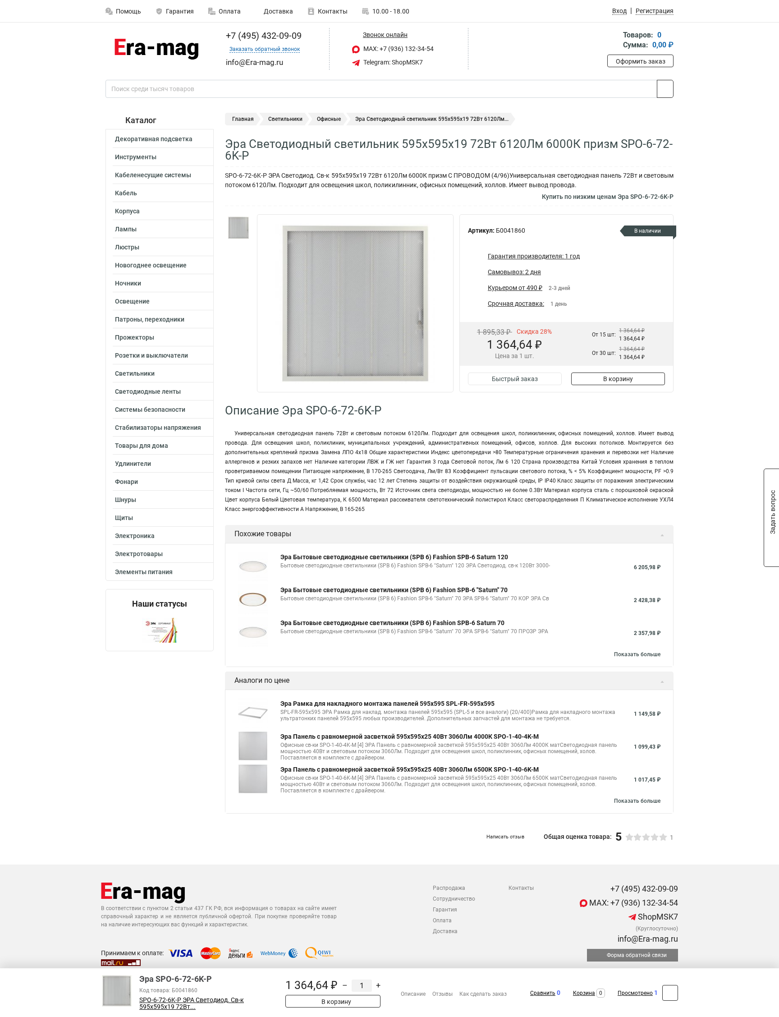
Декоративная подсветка (153, 139)
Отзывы (442, 994)
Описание (413, 994)
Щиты (124, 517)
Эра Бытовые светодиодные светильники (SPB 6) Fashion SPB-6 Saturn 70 (392, 622)
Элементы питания (144, 571)
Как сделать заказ (483, 994)
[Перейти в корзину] (613, 41)
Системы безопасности (150, 409)
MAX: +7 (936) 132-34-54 (398, 48)
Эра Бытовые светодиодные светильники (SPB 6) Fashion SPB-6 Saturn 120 (394, 557)
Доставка (277, 11)
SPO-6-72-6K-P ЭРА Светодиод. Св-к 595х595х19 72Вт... (191, 1003)
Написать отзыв (505, 837)
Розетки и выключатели (151, 355)
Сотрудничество (454, 899)
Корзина (584, 993)
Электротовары (139, 553)
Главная (243, 119)
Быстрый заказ (515, 378)
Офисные (329, 119)
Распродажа (449, 888)
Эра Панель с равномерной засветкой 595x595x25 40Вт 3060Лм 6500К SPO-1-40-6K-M (409, 769)
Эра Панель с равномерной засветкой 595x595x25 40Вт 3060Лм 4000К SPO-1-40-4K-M (409, 736)
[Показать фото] (238, 227)
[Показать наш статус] (159, 630)
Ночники (128, 283)
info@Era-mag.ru (647, 938)
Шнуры (125, 499)
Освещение (132, 301)
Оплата (230, 11)
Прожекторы (134, 337)
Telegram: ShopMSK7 (392, 62)
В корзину (618, 378)
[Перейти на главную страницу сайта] (156, 49)
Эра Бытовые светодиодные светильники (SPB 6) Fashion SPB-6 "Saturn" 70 (394, 590)
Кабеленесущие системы (153, 175)
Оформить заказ (640, 61)
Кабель (126, 193)
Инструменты (135, 157)
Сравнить (542, 993)
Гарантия (180, 11)
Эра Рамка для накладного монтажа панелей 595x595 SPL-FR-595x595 (387, 703)
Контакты (333, 11)
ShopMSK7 (657, 916)
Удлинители (133, 463)
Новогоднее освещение (151, 265)
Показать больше (637, 654)
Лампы (126, 229)
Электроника (135, 535)
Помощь (128, 11)
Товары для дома (141, 445)
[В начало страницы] (670, 993)
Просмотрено (635, 993)
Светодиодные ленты (148, 391)
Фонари (126, 481)
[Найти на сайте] (665, 89)
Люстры (127, 247)
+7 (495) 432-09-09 (263, 35)
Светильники (135, 373)
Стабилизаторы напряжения (158, 427)
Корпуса (127, 211)
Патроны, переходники (149, 319)
